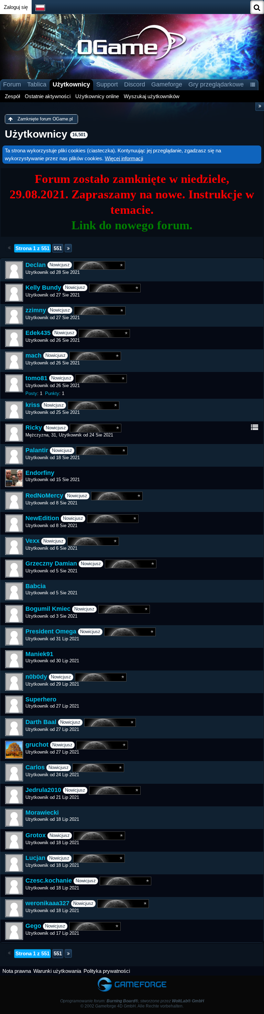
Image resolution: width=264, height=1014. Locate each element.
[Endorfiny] (14, 478)
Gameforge (166, 84)
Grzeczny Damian (51, 563)
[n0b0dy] (14, 682)
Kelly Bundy (43, 287)
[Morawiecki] (14, 818)
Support (107, 84)
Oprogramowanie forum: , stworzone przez (132, 1001)
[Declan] (14, 270)
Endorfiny (39, 472)
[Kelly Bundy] (14, 293)
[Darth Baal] (14, 727)
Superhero (40, 699)
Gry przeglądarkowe (216, 84)
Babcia (35, 586)
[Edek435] (14, 338)
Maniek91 (39, 654)
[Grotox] (14, 840)
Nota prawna (16, 971)
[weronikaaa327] (14, 908)
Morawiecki (42, 812)
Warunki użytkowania (57, 971)
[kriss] (14, 410)
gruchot (36, 745)
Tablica (36, 84)
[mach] (14, 361)
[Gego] (14, 931)
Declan (35, 264)
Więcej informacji (124, 158)
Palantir (36, 450)
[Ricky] (14, 433)
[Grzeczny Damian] (14, 569)
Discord (134, 84)
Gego (33, 926)
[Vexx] (14, 546)
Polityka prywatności (107, 971)
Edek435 (38, 332)
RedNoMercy (44, 495)
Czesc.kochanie (48, 880)
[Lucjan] (14, 863)
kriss (32, 405)
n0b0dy (36, 677)
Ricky (33, 427)
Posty (31, 393)
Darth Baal (40, 722)
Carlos (35, 767)
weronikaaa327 (47, 903)
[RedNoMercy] (14, 501)
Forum (12, 84)
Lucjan (35, 858)
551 (58, 248)
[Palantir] (14, 455)
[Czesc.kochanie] (14, 886)
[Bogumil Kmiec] (14, 614)
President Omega (50, 631)
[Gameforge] (132, 979)
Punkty (52, 393)
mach (33, 355)
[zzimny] (14, 315)
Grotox (35, 835)
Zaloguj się (16, 7)
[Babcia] (14, 591)
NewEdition (42, 518)
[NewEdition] (14, 523)
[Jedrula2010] (14, 795)
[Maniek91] (14, 659)
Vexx (32, 541)
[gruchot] (14, 750)
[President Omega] (14, 636)
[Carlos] (14, 772)
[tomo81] (14, 383)
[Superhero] (14, 704)
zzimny (35, 310)
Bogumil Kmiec (47, 609)
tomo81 (36, 378)
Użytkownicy (71, 84)
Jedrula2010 (43, 790)
